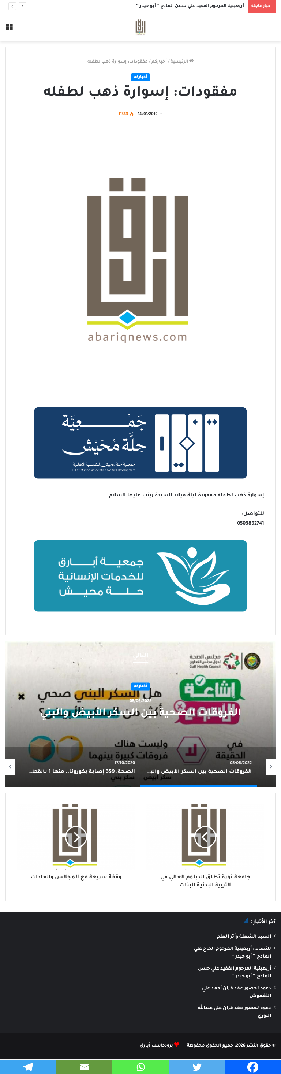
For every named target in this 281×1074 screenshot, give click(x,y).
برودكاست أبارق (156, 1046)
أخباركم (159, 62)
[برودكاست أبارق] (140, 27)
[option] (140, 714)
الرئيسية (180, 62)
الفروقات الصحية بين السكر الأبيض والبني (140, 714)
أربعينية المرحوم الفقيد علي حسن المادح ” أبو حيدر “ (190, 6)
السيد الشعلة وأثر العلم (244, 937)
